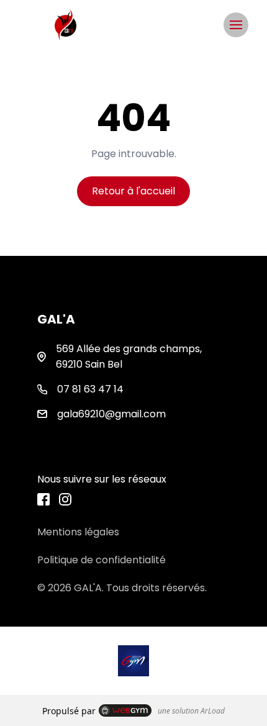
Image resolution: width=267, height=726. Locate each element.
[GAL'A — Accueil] (65, 24)
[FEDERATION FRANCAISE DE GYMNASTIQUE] (133, 660)
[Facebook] (43, 499)
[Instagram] (65, 499)
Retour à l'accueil (133, 191)
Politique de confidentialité (101, 560)
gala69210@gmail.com (111, 414)
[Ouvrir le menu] (236, 24)
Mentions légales (78, 532)
